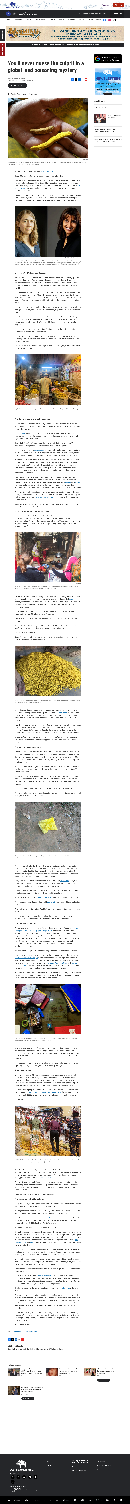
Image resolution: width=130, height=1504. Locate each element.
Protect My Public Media (104, 1465)
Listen (8, 20)
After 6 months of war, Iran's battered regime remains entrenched (106, 1371)
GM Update (2, 35)
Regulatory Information (79, 1470)
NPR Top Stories (31, 1331)
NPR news (17, 1331)
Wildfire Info (2, 49)
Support (71, 20)
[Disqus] (65, 1428)
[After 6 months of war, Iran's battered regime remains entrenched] (90, 1372)
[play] (8, 14)
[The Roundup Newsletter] (108, 81)
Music (53, 20)
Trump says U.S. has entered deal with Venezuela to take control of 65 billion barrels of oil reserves (32, 1371)
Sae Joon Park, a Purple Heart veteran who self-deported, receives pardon (69, 1371)
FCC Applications (102, 1461)
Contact (49, 1465)
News (29, 20)
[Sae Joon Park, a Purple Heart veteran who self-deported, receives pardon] (52, 1372)
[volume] (14, 14)
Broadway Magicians (100, 107)
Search (91, 20)
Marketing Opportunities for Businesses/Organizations (80, 1461)
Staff (73, 1466)
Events (81, 20)
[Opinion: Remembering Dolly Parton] (100, 118)
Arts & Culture (40, 20)
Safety (98, 20)
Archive (99, 1470)
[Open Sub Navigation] (12, 20)
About (61, 20)
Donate (119, 5)
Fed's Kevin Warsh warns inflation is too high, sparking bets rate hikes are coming (32, 1389)
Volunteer (106, 5)
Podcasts (19, 20)
